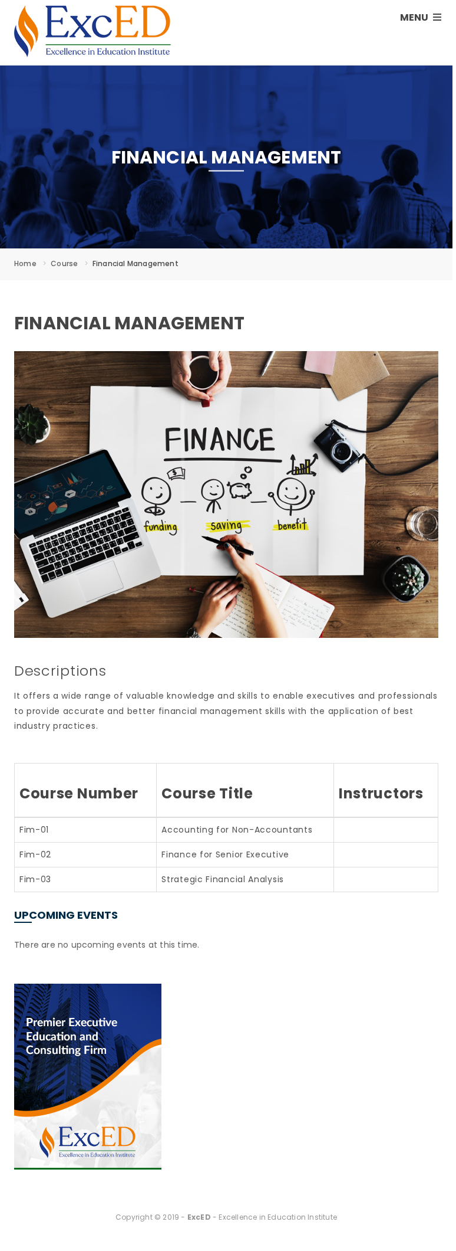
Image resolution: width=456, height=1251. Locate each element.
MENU (415, 17)
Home (25, 263)
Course (64, 263)
